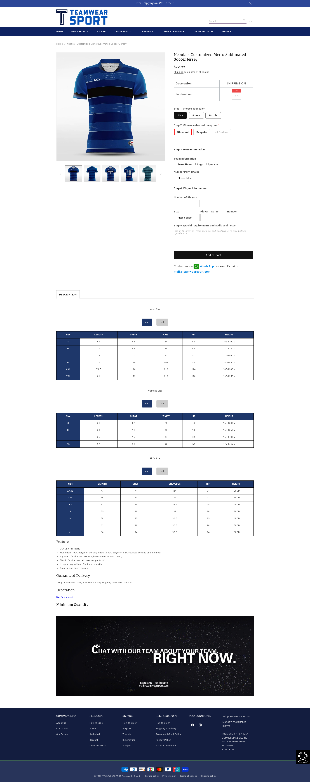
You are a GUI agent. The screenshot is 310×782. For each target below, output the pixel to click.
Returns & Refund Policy (168, 734)
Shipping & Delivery (166, 728)
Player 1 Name (209, 211)
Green (196, 115)
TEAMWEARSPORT (111, 776)
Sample (127, 745)
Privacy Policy (163, 740)
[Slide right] (161, 174)
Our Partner (62, 734)
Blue (180, 115)
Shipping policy (208, 776)
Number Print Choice (186, 171)
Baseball (94, 740)
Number (232, 211)
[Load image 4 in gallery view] (129, 173)
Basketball (95, 734)
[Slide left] (60, 174)
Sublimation (129, 740)
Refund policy (152, 776)
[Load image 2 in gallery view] (92, 173)
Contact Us (62, 728)
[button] (250, 22)
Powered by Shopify (132, 776)
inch (162, 322)
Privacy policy (169, 776)
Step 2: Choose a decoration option (195, 125)
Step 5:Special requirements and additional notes (205, 225)
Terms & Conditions (166, 745)
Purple (213, 115)
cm (147, 322)
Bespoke (127, 728)
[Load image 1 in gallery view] (73, 173)
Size (176, 211)
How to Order (97, 723)
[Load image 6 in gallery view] (147, 173)
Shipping (179, 72)
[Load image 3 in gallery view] (110, 173)
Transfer (127, 734)
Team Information (185, 158)
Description (68, 294)
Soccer (93, 728)
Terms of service (188, 776)
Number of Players (185, 197)
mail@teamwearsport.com (192, 271)
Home (59, 43)
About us (61, 723)
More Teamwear (98, 745)
